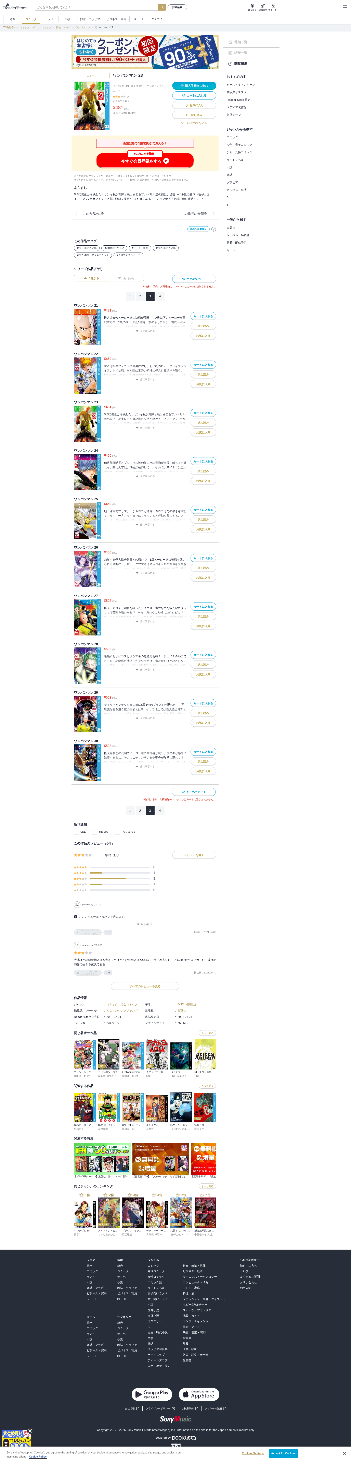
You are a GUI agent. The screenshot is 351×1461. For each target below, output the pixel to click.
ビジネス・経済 (237, 189)
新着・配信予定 (237, 242)
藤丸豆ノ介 (113, 1076)
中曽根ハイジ (201, 1234)
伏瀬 (183, 1128)
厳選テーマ (234, 114)
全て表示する (147, 331)
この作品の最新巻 (194, 213)
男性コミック (63, 27)
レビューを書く (121, 101)
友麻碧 (101, 1076)
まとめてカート (197, 279)
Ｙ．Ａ (185, 1234)
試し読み (196, 115)
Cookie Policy (38, 1456)
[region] (175, 1454)
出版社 (231, 227)
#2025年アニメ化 (166, 248)
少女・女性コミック (239, 152)
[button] (216, 1408)
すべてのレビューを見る (145, 986)
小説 (229, 167)
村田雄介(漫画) (134, 86)
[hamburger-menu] (344, 7)
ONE (83, 831)
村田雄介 (103, 831)
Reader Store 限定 (238, 99)
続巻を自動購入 (198, 229)
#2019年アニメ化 (114, 248)
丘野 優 (214, 1234)
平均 (108, 855)
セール (231, 250)
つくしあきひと (106, 1234)
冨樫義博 (103, 1128)
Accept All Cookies (283, 1453)
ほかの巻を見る (197, 123)
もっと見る (207, 1033)
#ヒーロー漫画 (140, 248)
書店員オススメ (237, 92)
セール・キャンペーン (241, 84)
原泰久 (150, 1128)
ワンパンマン (83, 27)
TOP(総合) (9, 27)
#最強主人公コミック (128, 255)
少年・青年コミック (239, 144)
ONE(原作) (119, 86)
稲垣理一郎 (80, 1076)
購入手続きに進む (196, 85)
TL (228, 205)
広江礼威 (127, 1234)
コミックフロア (28, 27)
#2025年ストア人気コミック (93, 255)
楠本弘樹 (175, 1234)
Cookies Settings (253, 1453)
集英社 (182, 1010)
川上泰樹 (175, 1128)
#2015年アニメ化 (86, 248)
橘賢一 (158, 1234)
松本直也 (199, 1128)
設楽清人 (182, 1076)
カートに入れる (197, 95)
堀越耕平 (79, 1128)
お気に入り (197, 105)
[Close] (344, 1453)
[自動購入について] (213, 229)
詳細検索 (177, 7)
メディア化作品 (237, 107)
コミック (46, 27)
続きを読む (147, 924)
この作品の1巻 (93, 213)
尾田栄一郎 (128, 1128)
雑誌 (229, 174)
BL (228, 197)
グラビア (232, 182)
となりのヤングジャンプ (122, 1010)
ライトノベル (235, 159)
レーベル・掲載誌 (238, 235)
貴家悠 (150, 1234)
